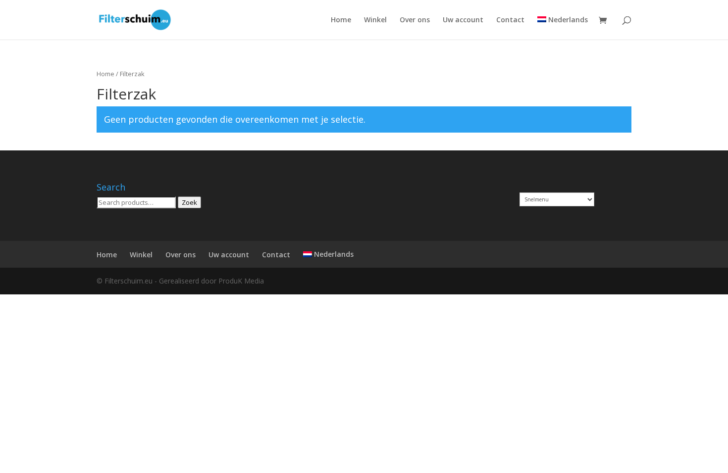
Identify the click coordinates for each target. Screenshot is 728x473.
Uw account (463, 20)
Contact (510, 20)
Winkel (375, 20)
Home (341, 20)
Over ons (415, 20)
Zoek (189, 202)
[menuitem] (562, 28)
